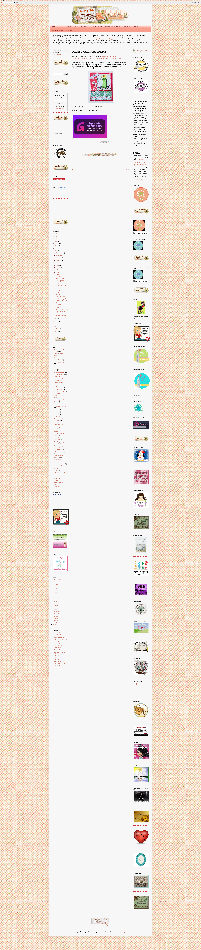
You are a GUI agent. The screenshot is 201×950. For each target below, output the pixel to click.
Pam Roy (56, 659)
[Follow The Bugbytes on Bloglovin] (59, 188)
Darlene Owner (58, 633)
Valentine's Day (59, 482)
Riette (56, 616)
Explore (56, 402)
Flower (56, 404)
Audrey (56, 586)
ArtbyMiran (58, 360)
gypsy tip (57, 416)
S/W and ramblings (60, 452)
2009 (56, 328)
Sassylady (57, 457)
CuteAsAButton (59, 383)
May (57, 263)
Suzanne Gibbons (59, 670)
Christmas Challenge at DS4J (61, 275)
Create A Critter (59, 378)
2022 (56, 233)
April (57, 265)
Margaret (57, 612)
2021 (56, 236)
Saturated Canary (59, 462)
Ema (55, 599)
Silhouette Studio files (96, 26)
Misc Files (69, 30)
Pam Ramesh (137, 157)
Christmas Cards (59, 374)
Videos (69, 26)
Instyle (56, 422)
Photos (76, 26)
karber (56, 431)
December (59, 253)
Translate (58, 54)
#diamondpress (59, 353)
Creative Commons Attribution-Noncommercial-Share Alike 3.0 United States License (140, 162)
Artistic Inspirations (60, 362)
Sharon (56, 618)
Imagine (56, 420)
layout (56, 435)
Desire (56, 597)
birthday (57, 366)
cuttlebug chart (59, 385)
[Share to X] (105, 142)
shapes (56, 470)
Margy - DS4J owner (60, 580)
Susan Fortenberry (59, 668)
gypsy (56, 412)
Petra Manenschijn (59, 663)
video (56, 484)
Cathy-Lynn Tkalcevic (60, 639)
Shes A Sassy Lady (59, 472)
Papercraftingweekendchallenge (60, 446)
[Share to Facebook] (106, 142)
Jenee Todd (57, 643)
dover (56, 395)
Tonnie (56, 620)
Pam (55, 444)
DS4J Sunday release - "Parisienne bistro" (60, 305)
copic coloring (58, 376)
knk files (135, 26)
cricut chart (58, 380)
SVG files (84, 26)
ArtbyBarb (57, 358)
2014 (56, 251)
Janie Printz (57, 641)
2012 (56, 321)
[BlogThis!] (103, 142)
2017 (56, 243)
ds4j (55, 397)
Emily (56, 601)
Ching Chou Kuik (59, 372)
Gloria (56, 603)
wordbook (57, 486)
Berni (56, 592)
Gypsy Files (126, 26)
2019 (56, 241)
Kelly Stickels (58, 645)
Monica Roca (58, 650)
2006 (56, 331)
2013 (56, 319)
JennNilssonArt (59, 424)
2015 (56, 248)
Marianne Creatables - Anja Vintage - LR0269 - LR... (61, 286)
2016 (56, 246)
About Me (61, 26)
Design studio (58, 387)
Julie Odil (57, 607)
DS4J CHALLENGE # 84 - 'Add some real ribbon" (62, 280)
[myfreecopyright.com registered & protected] (140, 52)
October (58, 258)
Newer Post (75, 170)
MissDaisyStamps (59, 442)
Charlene (57, 595)
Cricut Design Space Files (112, 26)
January (58, 272)
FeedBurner (60, 108)
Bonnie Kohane (58, 635)
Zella (54, 624)
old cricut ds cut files (57, 30)
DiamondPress (58, 389)
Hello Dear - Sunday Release (61, 295)
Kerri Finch (57, 648)
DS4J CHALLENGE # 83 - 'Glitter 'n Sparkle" (62, 311)
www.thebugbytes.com (140, 180)
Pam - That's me (59, 614)
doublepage (58, 393)
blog (55, 368)
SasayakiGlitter (59, 455)
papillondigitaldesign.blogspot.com (107, 39)
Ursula (56, 622)
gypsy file (57, 414)
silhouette (57, 476)
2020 (56, 238)
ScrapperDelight (59, 466)
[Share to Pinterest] (108, 142)
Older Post (125, 170)
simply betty (58, 478)
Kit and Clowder (59, 433)
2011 (56, 323)
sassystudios (58, 459)
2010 (56, 326)
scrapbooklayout (59, 464)
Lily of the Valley (59, 437)
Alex (55, 582)
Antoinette (57, 588)
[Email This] (101, 142)
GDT (55, 410)
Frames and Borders (60, 406)
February (59, 270)
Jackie (56, 605)
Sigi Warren (57, 665)
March (58, 267)
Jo (55, 429)
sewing (56, 468)
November (59, 255)
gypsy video (58, 418)
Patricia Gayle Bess (60, 661)
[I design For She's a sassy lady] (141, 341)
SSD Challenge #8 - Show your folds (61, 299)
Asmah (56, 590)
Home (53, 26)
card (55, 370)
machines (57, 439)
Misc (76, 30)
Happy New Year (61, 315)
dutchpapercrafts (59, 400)
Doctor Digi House (59, 391)
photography (58, 449)
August (58, 260)
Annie (56, 584)
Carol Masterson (59, 637)
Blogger (124, 932)
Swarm (56, 480)
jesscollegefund (59, 427)
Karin (56, 609)
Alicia (56, 356)
